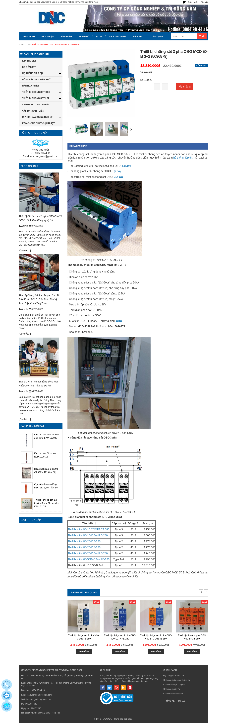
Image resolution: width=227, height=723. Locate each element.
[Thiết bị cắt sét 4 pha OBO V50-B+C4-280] (192, 616)
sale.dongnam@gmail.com (44, 156)
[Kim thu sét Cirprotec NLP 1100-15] (26, 457)
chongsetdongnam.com (40, 699)
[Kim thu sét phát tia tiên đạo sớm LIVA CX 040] (26, 440)
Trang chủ (23, 44)
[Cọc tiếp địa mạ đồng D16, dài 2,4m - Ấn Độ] (26, 488)
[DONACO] (113, 18)
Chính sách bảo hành (173, 693)
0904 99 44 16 (38, 690)
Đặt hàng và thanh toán (173, 675)
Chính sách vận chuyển (174, 684)
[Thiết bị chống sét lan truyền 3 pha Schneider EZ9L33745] (26, 503)
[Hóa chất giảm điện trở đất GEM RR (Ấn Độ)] (26, 472)
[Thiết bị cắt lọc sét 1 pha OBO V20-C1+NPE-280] (120, 616)
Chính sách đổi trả (171, 688)
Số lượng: (146, 80)
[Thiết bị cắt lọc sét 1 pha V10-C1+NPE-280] (84, 616)
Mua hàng (185, 86)
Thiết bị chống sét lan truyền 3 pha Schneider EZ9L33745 (46, 503)
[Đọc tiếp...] (25, 250)
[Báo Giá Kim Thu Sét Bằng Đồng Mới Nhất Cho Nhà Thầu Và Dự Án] (40, 357)
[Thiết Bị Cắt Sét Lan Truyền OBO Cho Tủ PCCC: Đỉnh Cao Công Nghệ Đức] (40, 192)
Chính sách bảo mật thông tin (176, 679)
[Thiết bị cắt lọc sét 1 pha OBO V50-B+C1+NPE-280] (156, 616)
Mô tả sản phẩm (78, 146)
